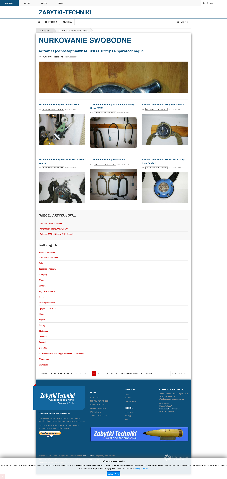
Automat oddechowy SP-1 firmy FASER (59, 104)
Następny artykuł (131, 373)
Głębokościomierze (47, 291)
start (43, 373)
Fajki (41, 263)
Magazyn (9, 3)
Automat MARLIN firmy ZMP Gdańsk (57, 234)
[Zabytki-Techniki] (58, 398)
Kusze (41, 280)
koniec (149, 373)
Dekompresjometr (47, 303)
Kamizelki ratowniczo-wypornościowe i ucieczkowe (61, 353)
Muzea (67, 22)
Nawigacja (43, 365)
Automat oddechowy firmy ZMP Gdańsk (163, 104)
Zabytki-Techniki (88, 456)
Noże (41, 314)
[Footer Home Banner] (139, 434)
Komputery (44, 359)
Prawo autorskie (97, 405)
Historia (51, 22)
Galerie (43, 3)
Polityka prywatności (99, 401)
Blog (60, 3)
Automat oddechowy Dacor (52, 223)
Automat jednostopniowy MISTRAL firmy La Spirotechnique (91, 51)
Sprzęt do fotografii (47, 269)
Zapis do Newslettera (99, 416)
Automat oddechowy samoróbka (107, 159)
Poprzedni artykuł (61, 373)
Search (128, 398)
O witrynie (94, 397)
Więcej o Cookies (141, 468)
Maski (42, 297)
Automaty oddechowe (48, 257)
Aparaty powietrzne (47, 252)
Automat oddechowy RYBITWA (54, 229)
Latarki (42, 286)
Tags (127, 394)
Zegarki (42, 342)
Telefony (43, 336)
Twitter (128, 416)
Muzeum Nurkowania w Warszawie (73, 31)
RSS (126, 419)
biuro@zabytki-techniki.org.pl (169, 409)
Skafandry (43, 331)
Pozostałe (43, 348)
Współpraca (95, 412)
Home (39, 22)
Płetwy (42, 325)
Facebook (129, 413)
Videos (27, 3)
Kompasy (43, 274)
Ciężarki (42, 320)
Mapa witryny (130, 401)
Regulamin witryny (98, 408)
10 (117, 373)
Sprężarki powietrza (47, 308)
